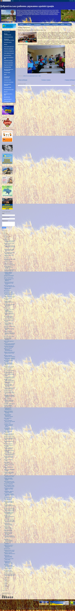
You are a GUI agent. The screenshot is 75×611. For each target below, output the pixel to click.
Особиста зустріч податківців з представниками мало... (9, 344)
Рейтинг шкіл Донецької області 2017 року (8, 448)
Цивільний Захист (8, 99)
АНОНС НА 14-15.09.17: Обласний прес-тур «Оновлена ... (8, 546)
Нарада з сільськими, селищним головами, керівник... (8, 479)
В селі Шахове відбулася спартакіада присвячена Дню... (9, 494)
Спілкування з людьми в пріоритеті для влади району (8, 489)
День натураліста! (7, 290)
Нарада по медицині (8, 331)
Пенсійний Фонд (7, 67)
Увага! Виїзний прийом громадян (8, 361)
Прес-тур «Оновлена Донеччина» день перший (9, 421)
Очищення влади (7, 87)
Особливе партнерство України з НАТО (8, 568)
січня (5, 588)
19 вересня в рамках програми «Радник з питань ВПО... (8, 385)
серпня (5, 577)
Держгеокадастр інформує (7, 85)
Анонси (68, 24)
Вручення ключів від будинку (9, 264)
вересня (6, 239)
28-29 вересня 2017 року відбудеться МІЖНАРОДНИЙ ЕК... (9, 310)
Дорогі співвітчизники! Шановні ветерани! (8, 530)
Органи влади (7, 31)
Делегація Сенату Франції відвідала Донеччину (9, 434)
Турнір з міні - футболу (8, 263)
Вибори (5, 44)
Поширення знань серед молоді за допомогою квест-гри (8, 401)
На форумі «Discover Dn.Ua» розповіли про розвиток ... (9, 241)
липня (5, 578)
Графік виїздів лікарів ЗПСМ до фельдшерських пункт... (9, 575)
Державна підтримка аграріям (8, 299)
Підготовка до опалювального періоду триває (9, 328)
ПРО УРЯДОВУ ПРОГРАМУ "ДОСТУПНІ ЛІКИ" (9, 253)
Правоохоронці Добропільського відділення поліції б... (8, 527)
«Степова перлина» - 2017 (9, 497)
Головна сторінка (46, 80)
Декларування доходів (9, 89)
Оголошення (55, 24)
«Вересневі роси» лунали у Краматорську (9, 382)
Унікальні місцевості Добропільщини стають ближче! (9, 302)
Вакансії (5, 91)
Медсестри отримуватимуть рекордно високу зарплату (9, 521)
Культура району (7, 55)
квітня (5, 583)
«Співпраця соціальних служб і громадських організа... (8, 425)
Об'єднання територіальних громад (9, 40)
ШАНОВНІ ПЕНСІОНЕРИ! (9, 275)
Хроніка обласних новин (8, 519)
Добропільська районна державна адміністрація (27, 6)
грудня (5, 234)
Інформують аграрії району (9, 326)
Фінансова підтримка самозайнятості (8, 499)
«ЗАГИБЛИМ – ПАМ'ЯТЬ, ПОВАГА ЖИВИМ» (9, 492)
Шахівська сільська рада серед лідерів (8, 559)
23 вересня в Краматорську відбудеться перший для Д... (9, 333)
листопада (6, 236)
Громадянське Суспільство (7, 77)
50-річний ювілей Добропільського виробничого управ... (8, 562)
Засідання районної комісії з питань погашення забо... (9, 294)
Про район (29, 24)
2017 (4, 233)
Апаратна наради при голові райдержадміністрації (9, 388)
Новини (62, 24)
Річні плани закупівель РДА (8, 58)
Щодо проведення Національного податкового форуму (8, 415)
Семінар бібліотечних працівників (8, 432)
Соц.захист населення (8, 82)
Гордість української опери (9, 318)
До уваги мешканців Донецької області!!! (8, 406)
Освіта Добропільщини (9, 53)
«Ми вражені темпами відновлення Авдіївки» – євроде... (9, 364)
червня (5, 580)
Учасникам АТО (7, 101)
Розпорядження (37, 24)
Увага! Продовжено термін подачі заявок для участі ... (9, 486)
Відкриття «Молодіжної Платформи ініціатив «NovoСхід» (8, 412)
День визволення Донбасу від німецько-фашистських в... (9, 536)
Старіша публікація (70, 80)
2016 (4, 590)
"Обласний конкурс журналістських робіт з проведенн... (8, 323)
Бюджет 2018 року (7, 398)
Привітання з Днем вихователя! (7, 288)
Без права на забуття (8, 261)
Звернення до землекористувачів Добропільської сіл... (8, 556)
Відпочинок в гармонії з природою (8, 446)
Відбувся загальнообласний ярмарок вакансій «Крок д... (9, 353)
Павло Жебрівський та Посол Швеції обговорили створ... (9, 296)
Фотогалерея (46, 24)
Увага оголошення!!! (8, 368)
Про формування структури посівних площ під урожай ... (9, 246)
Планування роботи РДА (8, 94)
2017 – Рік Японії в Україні (9, 370)
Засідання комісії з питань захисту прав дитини (9, 367)
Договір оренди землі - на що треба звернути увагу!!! (9, 286)
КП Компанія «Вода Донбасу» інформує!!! (8, 571)
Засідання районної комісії (9, 436)
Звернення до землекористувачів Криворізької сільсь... (8, 524)
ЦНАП (5, 74)
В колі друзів (6, 257)
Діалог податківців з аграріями (7, 418)
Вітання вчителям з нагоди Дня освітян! (9, 244)
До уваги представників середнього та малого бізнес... (8, 457)
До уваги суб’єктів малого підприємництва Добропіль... (9, 279)
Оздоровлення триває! (8, 292)
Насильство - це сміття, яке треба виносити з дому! (9, 476)
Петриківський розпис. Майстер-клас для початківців (8, 533)
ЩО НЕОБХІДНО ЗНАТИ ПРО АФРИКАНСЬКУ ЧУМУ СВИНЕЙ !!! (8, 513)
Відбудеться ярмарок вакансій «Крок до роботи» (9, 553)
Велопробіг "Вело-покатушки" (7, 543)
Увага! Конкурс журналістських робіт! (8, 463)
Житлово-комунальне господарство (8, 70)
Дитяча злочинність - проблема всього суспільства (8, 338)
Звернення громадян (8, 60)
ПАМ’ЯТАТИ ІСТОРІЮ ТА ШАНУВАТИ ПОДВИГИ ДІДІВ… (9, 502)
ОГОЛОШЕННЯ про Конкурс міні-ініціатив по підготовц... (9, 305)
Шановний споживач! (8, 390)
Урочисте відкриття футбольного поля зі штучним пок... (8, 267)
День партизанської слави (9, 336)
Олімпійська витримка (8, 443)
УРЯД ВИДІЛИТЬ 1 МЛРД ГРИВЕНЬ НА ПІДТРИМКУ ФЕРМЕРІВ (9, 396)
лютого (5, 586)
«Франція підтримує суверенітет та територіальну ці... (8, 408)
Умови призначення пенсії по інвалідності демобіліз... (9, 482)
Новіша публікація (22, 80)
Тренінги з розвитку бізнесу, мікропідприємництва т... (9, 377)
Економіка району (7, 42)
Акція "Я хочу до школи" (8, 277)
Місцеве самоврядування (7, 34)
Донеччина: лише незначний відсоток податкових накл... (9, 438)
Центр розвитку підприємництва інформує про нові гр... (9, 429)
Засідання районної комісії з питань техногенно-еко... (9, 510)
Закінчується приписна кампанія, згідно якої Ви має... (9, 314)
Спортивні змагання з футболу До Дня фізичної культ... (9, 505)
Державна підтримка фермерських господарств (9, 356)
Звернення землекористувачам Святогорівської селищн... (9, 565)
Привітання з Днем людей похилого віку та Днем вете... (9, 250)
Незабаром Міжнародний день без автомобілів (9, 347)
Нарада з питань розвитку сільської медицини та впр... (9, 473)
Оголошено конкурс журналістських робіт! (8, 372)
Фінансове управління (8, 48)
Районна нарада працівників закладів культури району (9, 358)
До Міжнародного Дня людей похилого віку (9, 260)
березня (6, 585)
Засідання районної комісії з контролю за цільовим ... (9, 270)
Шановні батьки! (7, 548)
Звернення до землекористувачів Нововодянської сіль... (8, 540)
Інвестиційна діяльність (9, 46)
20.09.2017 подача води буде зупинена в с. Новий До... (9, 392)
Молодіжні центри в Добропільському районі (9, 380)
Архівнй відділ (7, 72)
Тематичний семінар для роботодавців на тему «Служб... (9, 283)
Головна (21, 24)
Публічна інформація (8, 62)
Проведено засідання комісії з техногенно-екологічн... (9, 454)
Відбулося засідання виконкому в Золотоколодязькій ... (8, 349)
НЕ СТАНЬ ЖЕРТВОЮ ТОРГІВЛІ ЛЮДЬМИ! (8, 317)
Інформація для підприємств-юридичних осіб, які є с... (9, 516)
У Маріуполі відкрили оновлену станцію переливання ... (8, 273)
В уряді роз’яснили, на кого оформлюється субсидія (9, 551)
